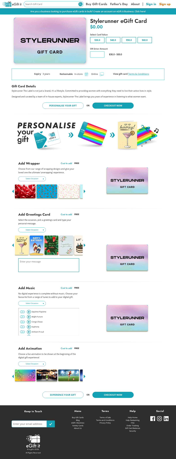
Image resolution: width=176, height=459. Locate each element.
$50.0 (129, 40)
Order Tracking (133, 425)
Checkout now (113, 105)
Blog (78, 420)
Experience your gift (63, 394)
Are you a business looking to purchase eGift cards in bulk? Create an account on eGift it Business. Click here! (88, 11)
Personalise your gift (63, 105)
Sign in (151, 4)
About (135, 4)
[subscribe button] (51, 423)
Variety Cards (77, 425)
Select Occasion (32, 178)
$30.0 (97, 40)
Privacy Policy (105, 423)
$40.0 (113, 40)
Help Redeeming (132, 420)
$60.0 (145, 40)
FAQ (132, 423)
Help (133, 411)
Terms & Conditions (138, 73)
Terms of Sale (105, 417)
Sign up (164, 4)
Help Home (132, 417)
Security (132, 431)
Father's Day (119, 4)
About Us (78, 428)
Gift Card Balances (132, 428)
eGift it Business (77, 423)
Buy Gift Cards (96, 4)
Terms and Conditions (105, 420)
